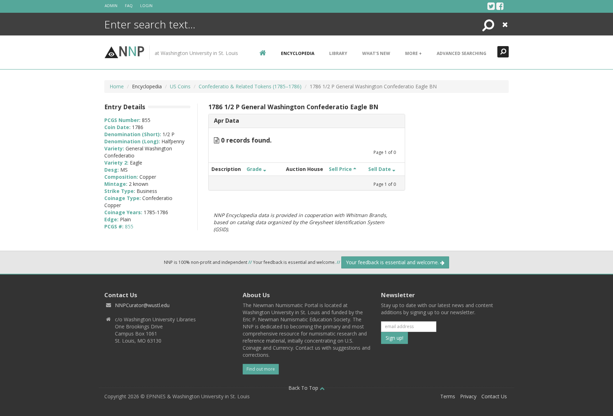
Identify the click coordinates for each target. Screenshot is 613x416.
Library (338, 53)
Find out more (261, 369)
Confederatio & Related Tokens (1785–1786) (250, 86)
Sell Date (380, 169)
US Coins (180, 86)
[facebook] (500, 6)
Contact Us (494, 396)
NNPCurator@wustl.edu (142, 305)
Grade (255, 169)
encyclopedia (297, 53)
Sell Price (341, 169)
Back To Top (304, 387)
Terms (447, 396)
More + (413, 53)
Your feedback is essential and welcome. (393, 262)
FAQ (129, 5)
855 (129, 226)
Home (117, 86)
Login (146, 5)
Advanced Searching (461, 53)
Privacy (468, 396)
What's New (376, 53)
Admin (111, 5)
